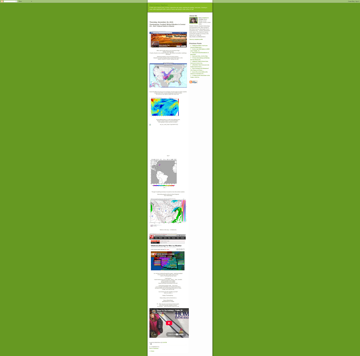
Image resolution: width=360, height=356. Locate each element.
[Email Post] (168, 344)
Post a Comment (153, 348)
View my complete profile (196, 39)
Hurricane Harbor (158, 5)
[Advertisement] (172, 15)
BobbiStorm (205, 17)
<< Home (151, 351)
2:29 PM (164, 342)
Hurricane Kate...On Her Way (200, 56)
